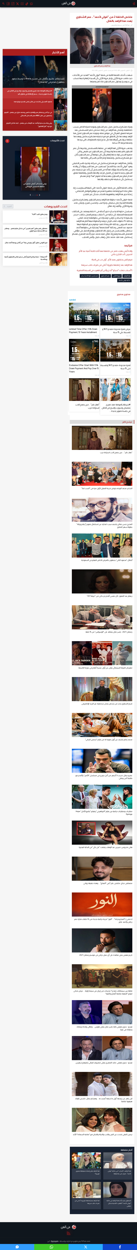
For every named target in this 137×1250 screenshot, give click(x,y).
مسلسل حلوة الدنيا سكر (89, 276)
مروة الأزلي (116, 276)
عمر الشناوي (105, 276)
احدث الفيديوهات (37, 206)
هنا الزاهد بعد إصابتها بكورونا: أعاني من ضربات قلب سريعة (106, 265)
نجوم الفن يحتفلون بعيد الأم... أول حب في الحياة (112, 259)
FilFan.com (85, 1241)
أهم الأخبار (58, 52)
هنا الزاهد (127, 276)
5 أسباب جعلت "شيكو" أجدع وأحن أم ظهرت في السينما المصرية (104, 270)
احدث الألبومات (57, 140)
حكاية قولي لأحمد (124, 280)
